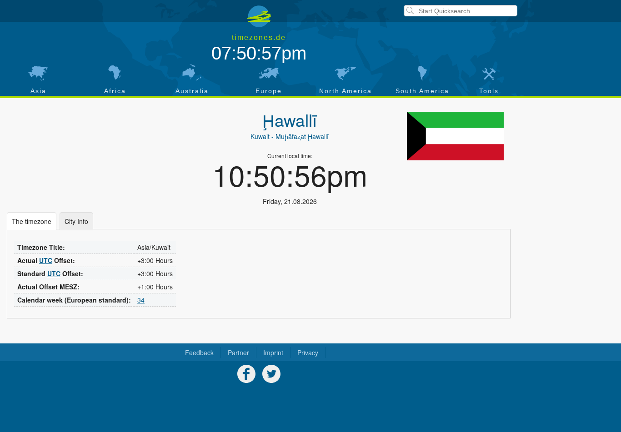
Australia (192, 90)
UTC (45, 260)
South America (422, 90)
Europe (268, 90)
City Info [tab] (76, 221)
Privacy (307, 352)
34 (141, 299)
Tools (489, 90)
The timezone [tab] (31, 221)
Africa (115, 90)
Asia (38, 90)
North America (345, 90)
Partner (238, 352)
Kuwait (260, 136)
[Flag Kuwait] (455, 136)
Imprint (273, 352)
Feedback (199, 352)
